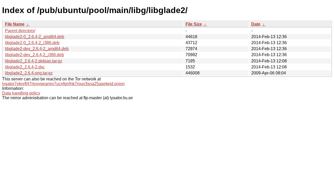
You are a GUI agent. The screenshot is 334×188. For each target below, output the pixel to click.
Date (255, 24)
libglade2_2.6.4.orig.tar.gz (29, 73)
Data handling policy (21, 93)
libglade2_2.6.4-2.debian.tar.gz (33, 61)
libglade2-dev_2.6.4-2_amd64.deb (37, 48)
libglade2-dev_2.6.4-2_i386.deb (34, 54)
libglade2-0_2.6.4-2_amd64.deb (34, 36)
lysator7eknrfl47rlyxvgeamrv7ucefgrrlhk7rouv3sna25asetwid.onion (63, 83)
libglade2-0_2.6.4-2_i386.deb (32, 42)
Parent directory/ (20, 30)
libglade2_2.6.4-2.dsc (25, 67)
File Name (15, 24)
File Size (194, 24)
